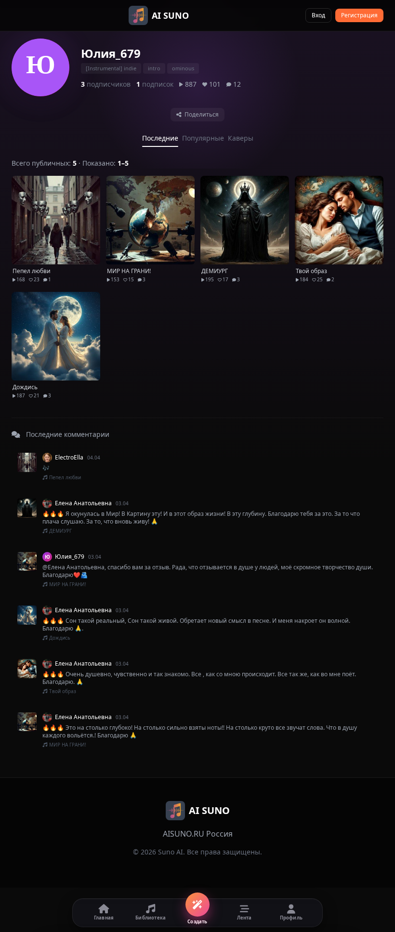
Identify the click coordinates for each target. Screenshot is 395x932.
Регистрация (359, 15)
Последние (160, 138)
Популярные (203, 138)
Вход (318, 15)
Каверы (240, 138)
